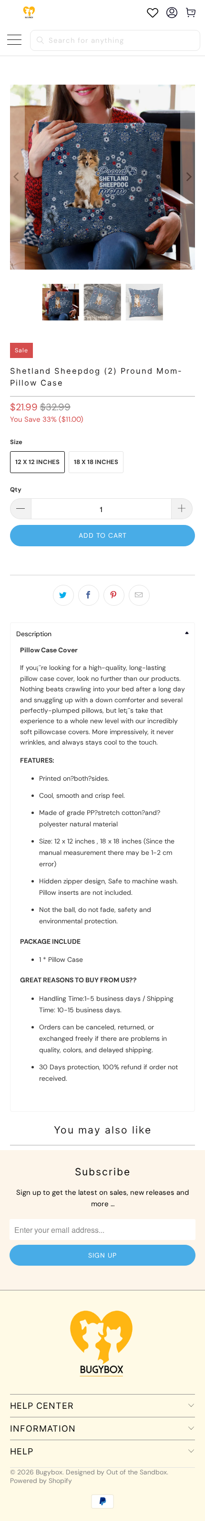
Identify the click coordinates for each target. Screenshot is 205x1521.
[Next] (187, 177)
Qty (15, 489)
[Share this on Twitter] (63, 595)
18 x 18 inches (96, 462)
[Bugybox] (29, 12)
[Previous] (17, 177)
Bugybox (49, 1472)
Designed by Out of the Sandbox (116, 1472)
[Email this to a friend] (139, 595)
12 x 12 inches (37, 462)
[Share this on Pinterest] (113, 595)
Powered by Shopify (41, 1480)
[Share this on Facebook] (88, 595)
